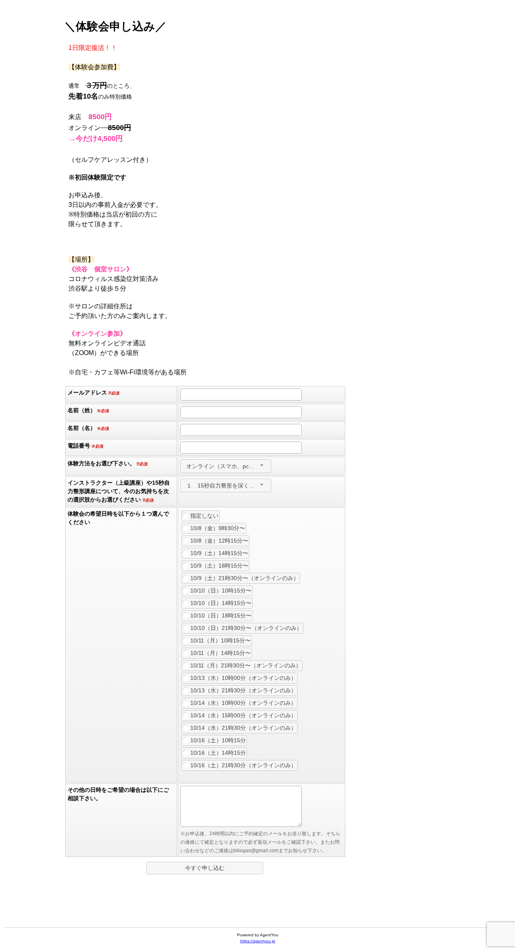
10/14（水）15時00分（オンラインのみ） (243, 715)
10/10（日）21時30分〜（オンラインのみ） (246, 628)
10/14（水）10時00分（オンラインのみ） (243, 703)
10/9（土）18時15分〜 (219, 565)
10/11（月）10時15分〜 (220, 640)
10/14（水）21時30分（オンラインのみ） (243, 728)
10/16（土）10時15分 (218, 740)
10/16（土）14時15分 (218, 753)
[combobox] (225, 466)
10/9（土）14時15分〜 (219, 553)
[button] (204, 868)
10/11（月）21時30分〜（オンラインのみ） (245, 665)
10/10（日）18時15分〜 (220, 615)
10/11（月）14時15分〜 (220, 653)
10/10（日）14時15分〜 (220, 603)
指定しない (204, 515)
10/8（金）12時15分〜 (219, 540)
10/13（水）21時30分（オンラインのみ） (243, 690)
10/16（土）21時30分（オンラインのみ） (243, 765)
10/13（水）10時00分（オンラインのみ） (243, 678)
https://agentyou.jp (257, 941)
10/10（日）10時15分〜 (220, 590)
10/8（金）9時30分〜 (217, 528)
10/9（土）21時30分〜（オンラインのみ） (244, 578)
